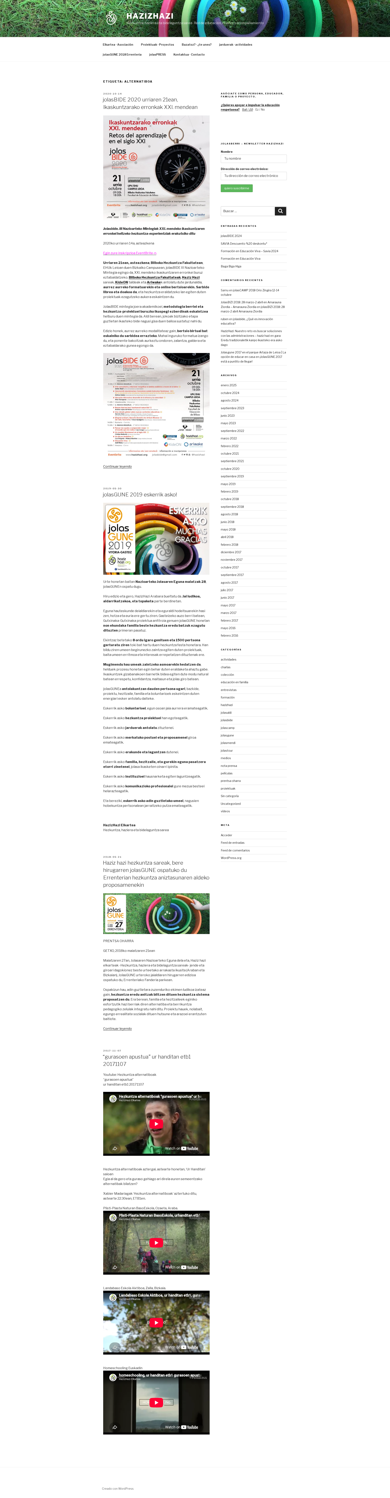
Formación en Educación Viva (240, 258)
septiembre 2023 (232, 408)
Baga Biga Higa (231, 266)
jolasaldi (226, 712)
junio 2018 (227, 522)
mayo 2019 (228, 484)
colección (227, 674)
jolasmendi (228, 743)
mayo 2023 (228, 423)
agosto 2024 (229, 400)
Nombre (227, 151)
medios (226, 758)
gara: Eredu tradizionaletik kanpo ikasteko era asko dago (251, 340)
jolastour (227, 750)
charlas (226, 667)
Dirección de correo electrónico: (244, 169)
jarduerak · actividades (235, 44)
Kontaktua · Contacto (189, 54)
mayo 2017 (228, 605)
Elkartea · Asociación (118, 44)
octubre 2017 (230, 567)
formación (228, 697)
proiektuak (228, 788)
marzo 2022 (229, 438)
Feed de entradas (233, 842)
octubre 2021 (230, 453)
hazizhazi (227, 705)
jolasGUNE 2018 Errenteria (122, 54)
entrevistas (229, 690)
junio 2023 (228, 415)
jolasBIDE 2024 (231, 236)
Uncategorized (231, 803)
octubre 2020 (230, 468)
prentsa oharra (231, 780)
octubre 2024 (230, 393)
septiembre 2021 (232, 461)
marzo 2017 (228, 612)
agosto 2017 (229, 582)
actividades (228, 659)
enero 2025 (229, 385)
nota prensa (229, 765)
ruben (225, 319)
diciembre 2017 (231, 552)
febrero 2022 (229, 446)
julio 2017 (227, 590)
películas (227, 773)
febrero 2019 (229, 491)
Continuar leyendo (117, 466)
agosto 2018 (229, 514)
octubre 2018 (230, 499)
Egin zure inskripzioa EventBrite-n (129, 253)
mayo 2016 (228, 628)
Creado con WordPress (118, 1488)
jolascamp (228, 728)
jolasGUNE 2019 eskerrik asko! (140, 494)
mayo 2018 (228, 529)
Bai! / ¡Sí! (247, 109)
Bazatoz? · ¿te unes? (196, 44)
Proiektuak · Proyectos (157, 44)
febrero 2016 (229, 635)
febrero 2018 (229, 544)
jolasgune (227, 735)
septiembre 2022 (232, 431)
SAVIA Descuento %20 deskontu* (244, 243)
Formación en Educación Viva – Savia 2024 (249, 251)
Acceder (226, 835)
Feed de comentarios (235, 850)
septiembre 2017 (232, 575)
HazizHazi (150, 16)
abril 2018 (227, 537)
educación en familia (234, 682)
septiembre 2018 (232, 506)
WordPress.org (231, 858)
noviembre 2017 (232, 559)
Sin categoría (230, 796)
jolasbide (227, 720)
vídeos (225, 811)
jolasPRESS (157, 54)
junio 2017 (227, 597)
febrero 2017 (229, 620)
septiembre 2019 (232, 476)
